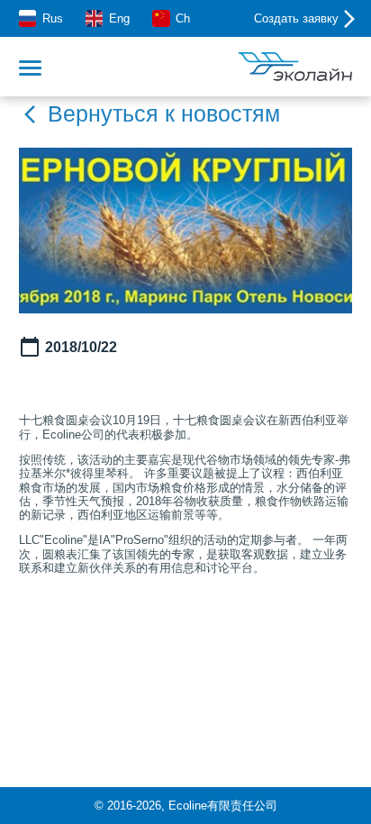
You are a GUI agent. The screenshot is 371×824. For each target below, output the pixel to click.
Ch (183, 18)
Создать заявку (296, 18)
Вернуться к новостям (164, 114)
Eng (119, 18)
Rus (52, 18)
